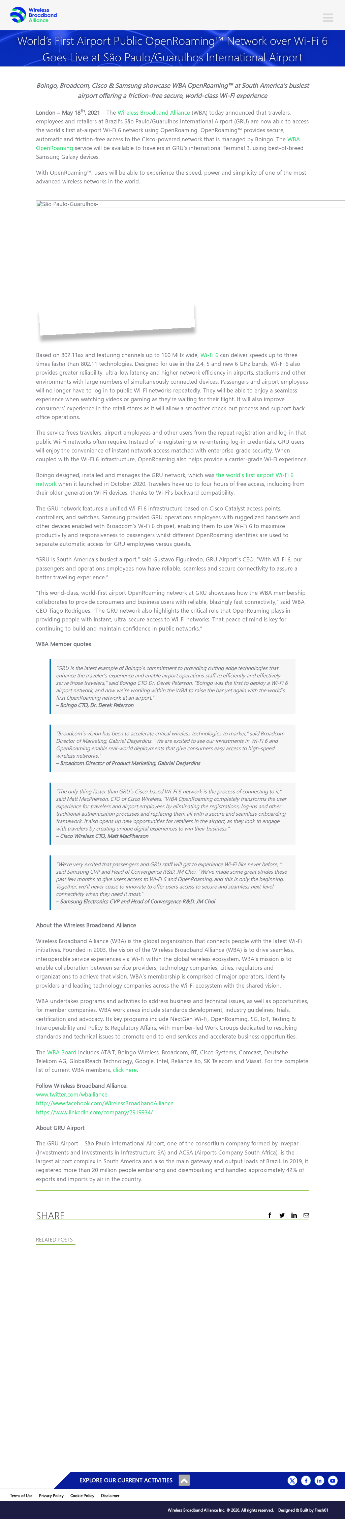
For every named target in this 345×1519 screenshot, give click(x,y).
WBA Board (61, 1052)
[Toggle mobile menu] (329, 17)
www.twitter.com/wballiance (71, 1094)
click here (125, 1070)
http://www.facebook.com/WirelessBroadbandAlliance (105, 1103)
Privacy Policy (51, 1495)
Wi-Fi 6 (209, 355)
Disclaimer (110, 1495)
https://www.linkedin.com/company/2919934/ (94, 1112)
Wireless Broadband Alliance (154, 112)
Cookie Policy (82, 1495)
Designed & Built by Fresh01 (303, 1510)
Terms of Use (21, 1495)
